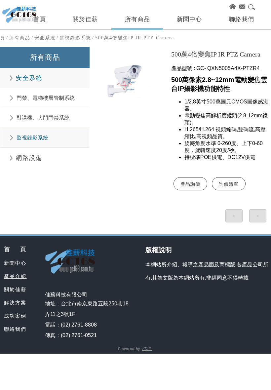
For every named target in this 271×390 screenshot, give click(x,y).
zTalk (147, 349)
